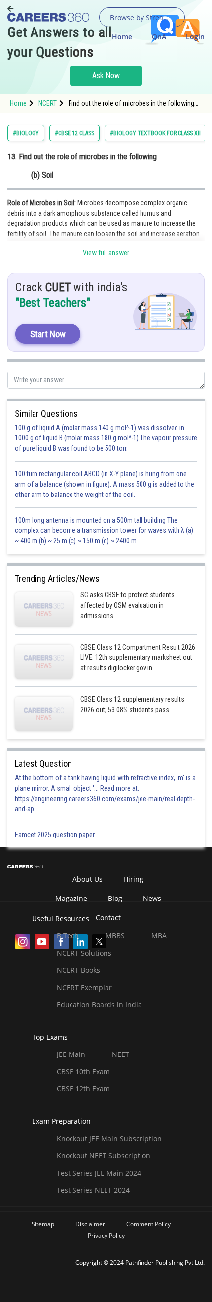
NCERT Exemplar (84, 987)
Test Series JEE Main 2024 (99, 1173)
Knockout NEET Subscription (103, 1155)
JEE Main (71, 1054)
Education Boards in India (99, 1004)
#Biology (26, 133)
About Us (87, 879)
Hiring (133, 879)
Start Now (48, 334)
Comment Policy (148, 1224)
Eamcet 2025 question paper (55, 834)
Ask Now (106, 75)
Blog (115, 898)
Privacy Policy (106, 1235)
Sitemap (43, 1224)
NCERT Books (78, 970)
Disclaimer (90, 1224)
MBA (159, 935)
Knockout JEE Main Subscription (109, 1138)
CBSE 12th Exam (83, 1088)
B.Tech (68, 935)
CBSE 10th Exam (83, 1071)
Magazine (71, 898)
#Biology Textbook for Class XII (155, 133)
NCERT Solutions (84, 953)
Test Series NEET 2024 (93, 1190)
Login (195, 36)
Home (122, 36)
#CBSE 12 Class (74, 133)
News (152, 898)
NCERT (47, 103)
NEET (120, 1054)
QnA (159, 36)
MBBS (115, 935)
